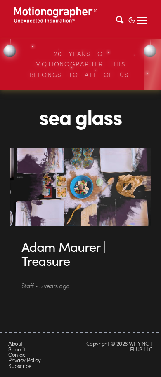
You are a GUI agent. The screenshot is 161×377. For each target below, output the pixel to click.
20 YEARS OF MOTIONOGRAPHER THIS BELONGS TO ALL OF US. (81, 64)
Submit (16, 349)
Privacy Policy (24, 360)
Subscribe (19, 365)
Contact (17, 354)
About (15, 343)
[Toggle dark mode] (132, 19)
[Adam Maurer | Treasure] (80, 187)
